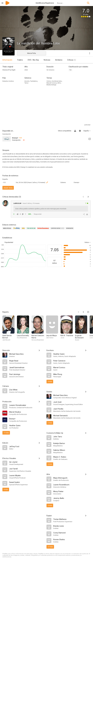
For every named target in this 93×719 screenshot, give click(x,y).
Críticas (71, 60)
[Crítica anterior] (83, 196)
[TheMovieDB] (31, 230)
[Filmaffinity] (17, 230)
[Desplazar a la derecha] (83, 312)
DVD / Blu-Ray (33, 60)
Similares (58, 60)
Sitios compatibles (64, 131)
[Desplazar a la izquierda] (78, 312)
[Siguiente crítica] (88, 196)
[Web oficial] (7, 230)
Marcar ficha (31, 53)
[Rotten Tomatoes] (43, 230)
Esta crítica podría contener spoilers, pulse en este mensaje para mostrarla (40, 209)
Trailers (20, 60)
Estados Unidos (8, 81)
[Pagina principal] (7, 4)
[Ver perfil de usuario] (5, 203)
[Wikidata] (70, 230)
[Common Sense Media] (57, 230)
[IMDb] (23, 230)
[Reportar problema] (75, 130)
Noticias (47, 60)
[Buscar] (88, 3)
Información (7, 60)
